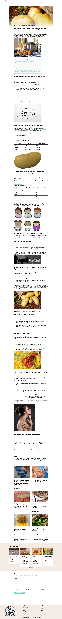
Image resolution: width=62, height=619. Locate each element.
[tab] (29, 567)
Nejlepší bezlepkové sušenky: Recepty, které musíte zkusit (25, 559)
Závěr (16, 72)
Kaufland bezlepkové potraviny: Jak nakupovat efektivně (36, 559)
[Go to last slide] (10, 557)
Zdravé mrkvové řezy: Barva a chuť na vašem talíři (41, 539)
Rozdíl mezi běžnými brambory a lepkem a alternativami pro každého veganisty (28, 71)
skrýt (31, 59)
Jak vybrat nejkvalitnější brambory (20, 68)
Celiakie (42, 608)
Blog (23, 608)
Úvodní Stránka (25, 607)
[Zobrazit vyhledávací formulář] (56, 1)
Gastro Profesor (17, 30)
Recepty (42, 607)
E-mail (27, 589)
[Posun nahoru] (60, 618)
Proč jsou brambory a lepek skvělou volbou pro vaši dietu (24, 61)
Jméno (16, 589)
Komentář (17, 578)
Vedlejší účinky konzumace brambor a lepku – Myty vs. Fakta (25, 70)
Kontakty (30, 1)
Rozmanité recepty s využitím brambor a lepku (23, 64)
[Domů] (14, 25)
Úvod (9, 1)
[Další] (51, 557)
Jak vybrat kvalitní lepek (19, 69)
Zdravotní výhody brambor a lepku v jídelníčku (23, 62)
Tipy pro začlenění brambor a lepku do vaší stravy (23, 63)
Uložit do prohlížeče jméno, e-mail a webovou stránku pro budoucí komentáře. (42, 589)
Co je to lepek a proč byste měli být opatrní (13, 558)
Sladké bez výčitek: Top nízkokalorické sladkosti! (21, 539)
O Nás (26, 1)
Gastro (17, 1)
